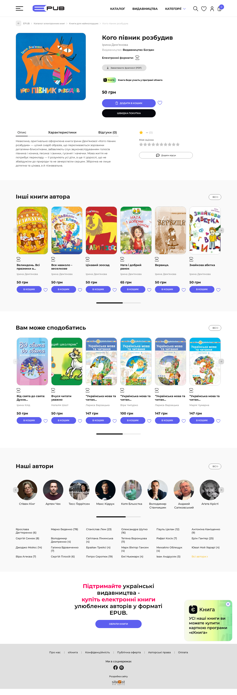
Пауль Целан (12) (167, 529)
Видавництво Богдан (138, 50)
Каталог (117, 9)
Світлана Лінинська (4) (99, 540)
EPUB (26, 23)
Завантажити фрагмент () (126, 68)
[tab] (22, 133)
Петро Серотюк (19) (99, 556)
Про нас (55, 652)
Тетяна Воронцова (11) (134, 540)
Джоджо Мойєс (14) (29, 547)
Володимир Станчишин (157, 503)
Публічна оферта (129, 652)
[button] (221, 230)
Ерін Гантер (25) (203, 538)
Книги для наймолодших (83, 23)
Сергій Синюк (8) (27, 538)
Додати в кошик (131, 103)
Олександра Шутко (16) (134, 531)
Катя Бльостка (131, 503)
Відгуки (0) (107, 132)
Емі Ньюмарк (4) (132, 556)
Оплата (183, 652)
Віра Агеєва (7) (26, 556)
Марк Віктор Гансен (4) (135, 549)
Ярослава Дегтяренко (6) (26, 531)
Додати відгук (168, 155)
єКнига (73, 652)
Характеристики (62, 132)
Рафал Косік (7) (166, 538)
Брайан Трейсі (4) (98, 547)
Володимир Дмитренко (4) (61, 540)
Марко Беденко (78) (64, 529)
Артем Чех (53, 503)
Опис (21, 132)
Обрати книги (118, 624)
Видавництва (145, 9)
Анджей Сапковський (184, 503)
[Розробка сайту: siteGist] (118, 682)
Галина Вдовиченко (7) (65, 549)
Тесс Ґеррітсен (79, 503)
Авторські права (159, 652)
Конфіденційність (97, 652)
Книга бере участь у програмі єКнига (140, 80)
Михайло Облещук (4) (169, 549)
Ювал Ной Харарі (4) (206, 547)
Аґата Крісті (209, 503)
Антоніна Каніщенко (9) (206, 531)
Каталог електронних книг (49, 23)
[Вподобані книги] (204, 9)
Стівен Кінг (27, 503)
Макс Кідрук (105, 503)
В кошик (29, 289)
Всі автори (199, 556)
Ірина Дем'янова (115, 45)
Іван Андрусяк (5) (168, 556)
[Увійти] (212, 9)
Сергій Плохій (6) (63, 556)
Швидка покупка (129, 113)
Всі (215, 197)
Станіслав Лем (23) (99, 529)
